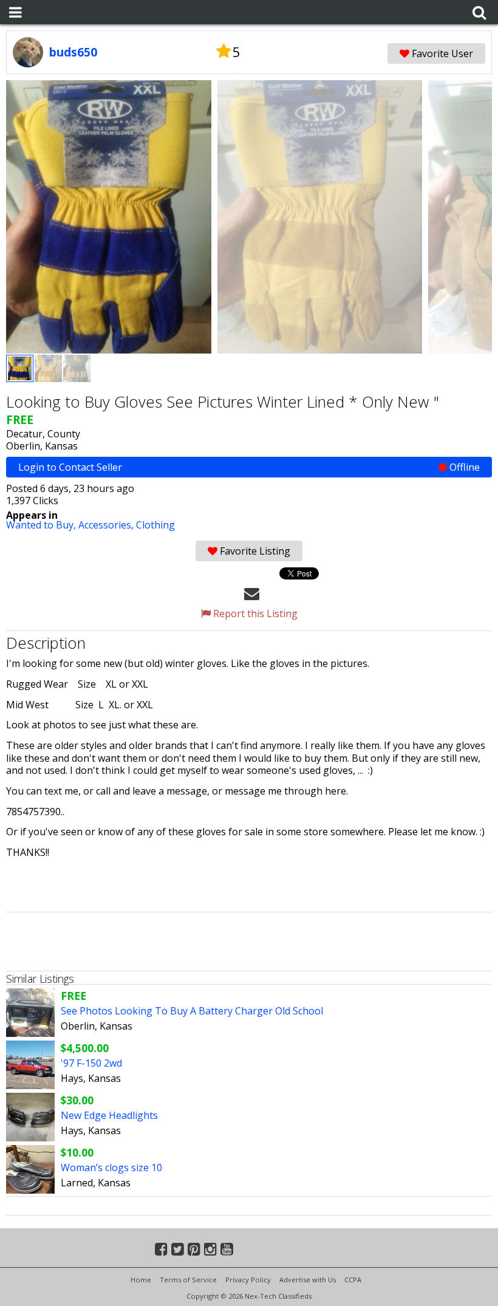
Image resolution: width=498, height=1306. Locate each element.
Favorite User (441, 53)
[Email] (251, 593)
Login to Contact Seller (249, 467)
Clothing (155, 525)
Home (141, 1279)
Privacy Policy (248, 1279)
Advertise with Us (307, 1279)
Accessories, (107, 525)
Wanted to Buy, (42, 525)
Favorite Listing (253, 551)
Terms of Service (188, 1279)
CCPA (352, 1279)
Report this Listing (254, 613)
